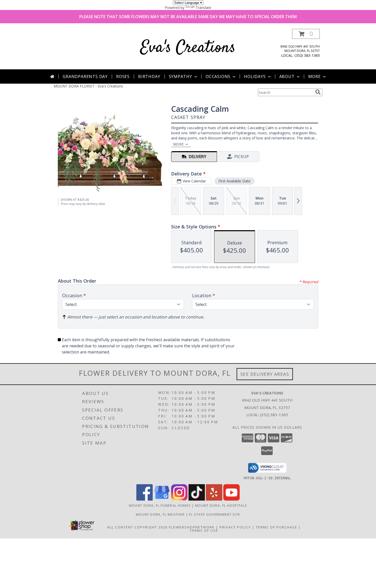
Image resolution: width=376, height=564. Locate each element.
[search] (318, 92)
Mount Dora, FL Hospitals (221, 505)
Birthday (149, 76)
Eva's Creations (188, 48)
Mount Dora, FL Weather (160, 514)
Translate (203, 7)
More (314, 76)
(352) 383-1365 (307, 55)
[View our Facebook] (144, 499)
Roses (123, 76)
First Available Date (234, 181)
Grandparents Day (85, 76)
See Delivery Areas (264, 374)
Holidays (255, 76)
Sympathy (180, 76)
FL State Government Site (214, 514)
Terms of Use (204, 530)
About (287, 76)
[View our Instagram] (179, 499)
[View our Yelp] (214, 499)
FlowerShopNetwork (192, 527)
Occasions (218, 76)
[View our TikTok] (197, 499)
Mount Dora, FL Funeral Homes (160, 505)
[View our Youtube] (231, 499)
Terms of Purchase (276, 527)
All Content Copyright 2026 (137, 527)
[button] (306, 34)
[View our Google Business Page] (162, 499)
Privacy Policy (235, 527)
